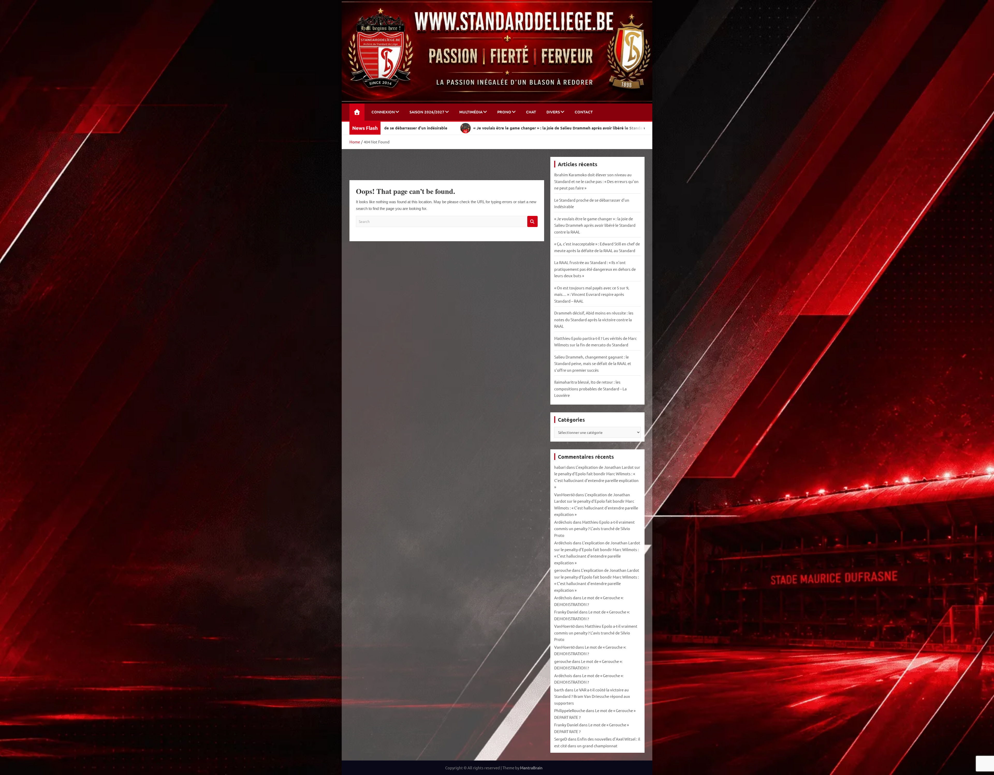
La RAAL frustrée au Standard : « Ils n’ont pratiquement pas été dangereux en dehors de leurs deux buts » (595, 269)
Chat (531, 111)
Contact (584, 111)
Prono (504, 111)
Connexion (383, 111)
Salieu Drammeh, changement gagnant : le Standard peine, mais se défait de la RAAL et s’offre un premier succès (592, 363)
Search (532, 221)
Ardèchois (563, 522)
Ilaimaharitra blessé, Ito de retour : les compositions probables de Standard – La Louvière (590, 388)
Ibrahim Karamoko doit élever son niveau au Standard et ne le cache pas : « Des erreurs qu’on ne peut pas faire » (596, 181)
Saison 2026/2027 (427, 111)
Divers (553, 111)
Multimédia (471, 111)
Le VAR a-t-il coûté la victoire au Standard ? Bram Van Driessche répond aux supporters (592, 696)
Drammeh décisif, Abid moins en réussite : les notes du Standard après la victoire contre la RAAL (593, 319)
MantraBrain (531, 767)
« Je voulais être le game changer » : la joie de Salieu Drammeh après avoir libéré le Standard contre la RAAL (594, 225)
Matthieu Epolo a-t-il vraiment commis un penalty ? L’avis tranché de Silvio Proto (594, 529)
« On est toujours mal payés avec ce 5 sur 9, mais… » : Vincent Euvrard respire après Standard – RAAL (591, 294)
